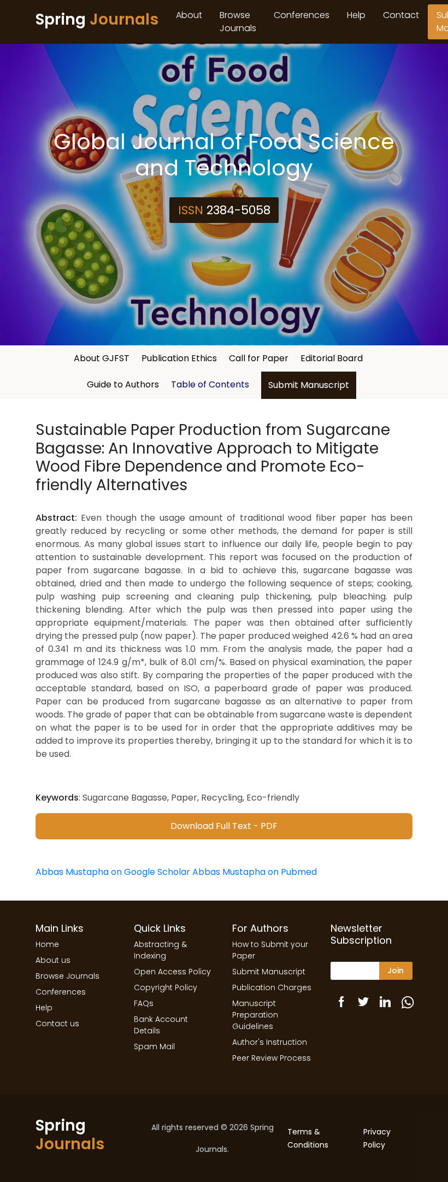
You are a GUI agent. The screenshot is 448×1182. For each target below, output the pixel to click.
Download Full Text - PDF (224, 826)
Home (47, 944)
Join (395, 970)
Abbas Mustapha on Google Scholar (113, 872)
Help (356, 15)
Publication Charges (271, 987)
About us (53, 960)
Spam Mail (154, 1046)
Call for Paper (258, 358)
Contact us (57, 1023)
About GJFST (101, 358)
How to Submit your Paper (270, 950)
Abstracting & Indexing (160, 950)
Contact (401, 15)
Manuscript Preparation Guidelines (255, 1015)
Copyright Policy (165, 987)
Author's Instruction (269, 1042)
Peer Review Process (271, 1057)
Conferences (301, 15)
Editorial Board (331, 358)
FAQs (144, 1003)
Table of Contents (210, 384)
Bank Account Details (161, 1025)
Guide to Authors (123, 384)
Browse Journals (238, 21)
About (189, 15)
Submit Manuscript (308, 385)
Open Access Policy (172, 971)
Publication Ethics (179, 358)
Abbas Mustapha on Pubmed (254, 872)
